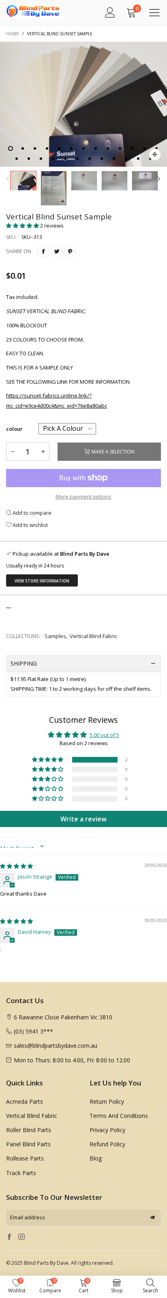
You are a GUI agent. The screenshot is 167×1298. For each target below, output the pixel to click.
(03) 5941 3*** (33, 1031)
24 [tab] (138, 159)
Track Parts (21, 1173)
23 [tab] (126, 159)
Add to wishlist (29, 525)
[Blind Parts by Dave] (24, 11)
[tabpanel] (83, 104)
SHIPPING (24, 663)
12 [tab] (144, 148)
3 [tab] (35, 148)
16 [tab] (41, 159)
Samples (55, 636)
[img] (16, 866)
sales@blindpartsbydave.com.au (55, 1045)
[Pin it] (70, 251)
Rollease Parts (25, 1158)
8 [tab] (96, 148)
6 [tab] (71, 148)
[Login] (110, 12)
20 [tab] (90, 159)
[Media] (155, 154)
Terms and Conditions (119, 1116)
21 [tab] (102, 159)
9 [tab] (108, 148)
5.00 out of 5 (104, 735)
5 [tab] (59, 148)
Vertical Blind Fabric (93, 636)
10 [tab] (120, 148)
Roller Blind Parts (28, 1130)
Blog (96, 1158)
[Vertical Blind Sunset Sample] (83, 104)
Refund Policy (107, 1144)
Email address (27, 1217)
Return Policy (107, 1101)
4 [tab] (47, 148)
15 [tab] (29, 159)
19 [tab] (77, 159)
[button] (8, 180)
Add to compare (31, 512)
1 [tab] (10, 148)
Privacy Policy (107, 1130)
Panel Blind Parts (28, 1144)
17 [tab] (53, 159)
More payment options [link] (83, 496)
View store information (42, 581)
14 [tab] (17, 159)
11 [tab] (132, 148)
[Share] (43, 251)
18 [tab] (65, 159)
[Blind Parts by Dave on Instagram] (21, 1237)
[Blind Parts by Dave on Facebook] (9, 1237)
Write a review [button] (83, 818)
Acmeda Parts (24, 1101)
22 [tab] (114, 159)
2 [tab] (23, 148)
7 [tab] (83, 148)
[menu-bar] (154, 12)
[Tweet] (57, 251)
